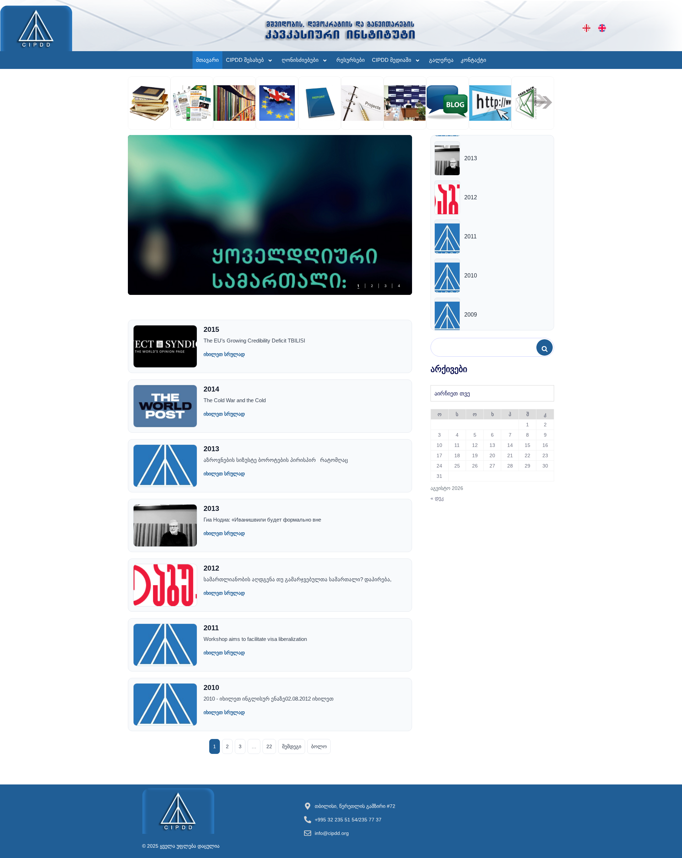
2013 (211, 449)
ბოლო (319, 746)
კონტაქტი (473, 60)
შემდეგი (291, 746)
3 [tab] (385, 285)
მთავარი (207, 60)
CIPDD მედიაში (391, 60)
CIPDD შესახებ (245, 60)
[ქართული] (586, 28)
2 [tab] (372, 285)
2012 (211, 568)
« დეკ (437, 498)
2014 (211, 389)
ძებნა (546, 347)
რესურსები (350, 60)
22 (269, 746)
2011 (211, 628)
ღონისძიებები (300, 60)
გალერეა (441, 60)
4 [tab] (399, 285)
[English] (602, 28)
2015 (211, 329)
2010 (211, 687)
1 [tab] (358, 285)
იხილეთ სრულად (224, 354)
